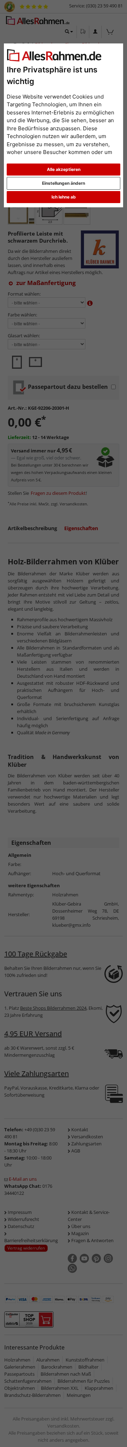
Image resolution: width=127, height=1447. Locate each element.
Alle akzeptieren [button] (63, 169)
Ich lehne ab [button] (64, 197)
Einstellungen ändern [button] (63, 183)
